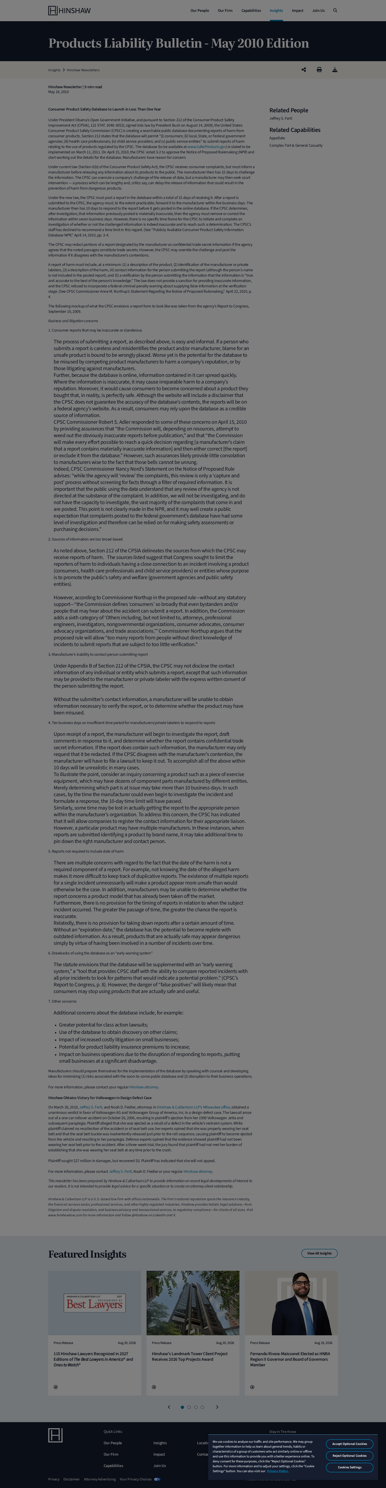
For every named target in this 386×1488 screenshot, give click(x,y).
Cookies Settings (349, 1467)
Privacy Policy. (278, 1471)
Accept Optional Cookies (349, 1444)
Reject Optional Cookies (350, 1455)
